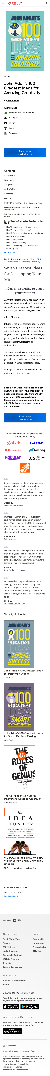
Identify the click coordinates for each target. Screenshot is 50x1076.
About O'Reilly (11, 934)
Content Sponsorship (13, 967)
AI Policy (37, 951)
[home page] (15, 3)
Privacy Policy (39, 947)
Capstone (13, 133)
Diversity (7, 963)
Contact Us (38, 939)
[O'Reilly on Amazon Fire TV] (12, 1033)
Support (37, 934)
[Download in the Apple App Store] (11, 1008)
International (10, 975)
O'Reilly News (9, 947)
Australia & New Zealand (14, 980)
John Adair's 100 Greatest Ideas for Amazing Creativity (22, 260)
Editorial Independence (12, 1067)
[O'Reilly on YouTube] (19, 920)
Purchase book (11, 896)
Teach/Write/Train (11, 939)
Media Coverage (11, 951)
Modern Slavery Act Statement (15, 1070)
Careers (6, 943)
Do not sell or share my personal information (21, 1051)
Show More (9, 253)
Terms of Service (9, 1064)
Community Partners (12, 955)
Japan (6, 984)
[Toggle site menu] (3, 3)
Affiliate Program (11, 959)
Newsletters (38, 943)
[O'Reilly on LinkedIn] (14, 920)
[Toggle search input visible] (47, 3)
